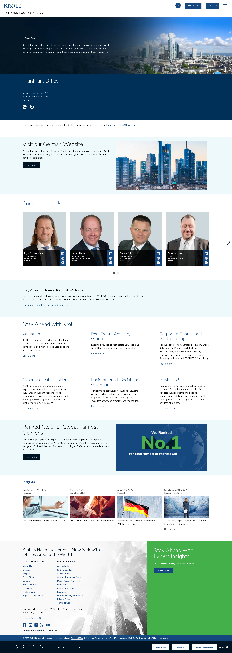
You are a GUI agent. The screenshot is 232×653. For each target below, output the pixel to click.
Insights (26, 573)
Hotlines (212, 5)
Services (26, 570)
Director (170, 256)
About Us (27, 566)
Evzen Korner (206, 253)
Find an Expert (29, 584)
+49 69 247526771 (158, 262)
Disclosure (62, 584)
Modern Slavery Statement (70, 595)
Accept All (161, 647)
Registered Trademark (33, 595)
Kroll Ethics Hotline (66, 588)
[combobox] (52, 630)
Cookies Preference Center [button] (69, 577)
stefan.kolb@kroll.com (158, 258)
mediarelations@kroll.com (122, 125)
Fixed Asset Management (176, 258)
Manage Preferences (204, 647)
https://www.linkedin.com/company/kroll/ (36, 625)
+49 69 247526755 (110, 262)
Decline (180, 647)
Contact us (193, 5)
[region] (116, 647)
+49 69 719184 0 (62, 262)
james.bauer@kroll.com (110, 258)
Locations (27, 588)
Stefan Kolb (158, 253)
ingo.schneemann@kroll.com (62, 258)
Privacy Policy (63, 599)
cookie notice (60, 648)
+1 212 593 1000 (32, 618)
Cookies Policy (64, 573)
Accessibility (63, 566)
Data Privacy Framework (68, 581)
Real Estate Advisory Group (81, 258)
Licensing (61, 592)
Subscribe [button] (163, 570)
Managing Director (30, 256)
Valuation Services (30, 258)
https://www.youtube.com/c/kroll (48, 625)
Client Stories (29, 577)
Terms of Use (63, 603)
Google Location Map (32, 107)
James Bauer (110, 253)
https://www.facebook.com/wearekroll (25, 625)
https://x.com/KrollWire (42, 625)
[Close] (227, 647)
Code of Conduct (65, 570)
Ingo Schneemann (62, 253)
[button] (178, 5)
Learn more (29, 355)
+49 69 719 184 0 (25, 107)
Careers (26, 581)
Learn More (31, 165)
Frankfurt (27, 261)
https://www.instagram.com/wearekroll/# (30, 625)
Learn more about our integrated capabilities (46, 305)
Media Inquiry (29, 592)
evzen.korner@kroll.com (206, 258)
